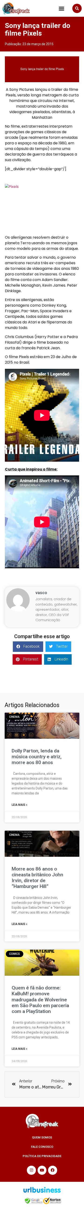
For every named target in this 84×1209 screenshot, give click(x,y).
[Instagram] (31, 1170)
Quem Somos (42, 1137)
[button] (61, 8)
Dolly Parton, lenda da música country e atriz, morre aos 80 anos (37, 756)
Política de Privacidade (42, 1156)
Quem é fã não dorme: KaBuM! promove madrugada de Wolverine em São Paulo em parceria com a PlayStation (40, 999)
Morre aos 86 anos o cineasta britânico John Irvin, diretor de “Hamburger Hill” (37, 877)
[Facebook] (52, 1170)
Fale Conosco (42, 1146)
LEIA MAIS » (19, 804)
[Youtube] (42, 1170)
